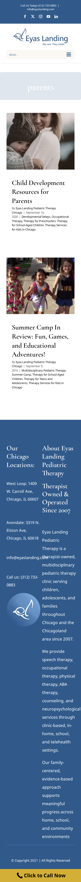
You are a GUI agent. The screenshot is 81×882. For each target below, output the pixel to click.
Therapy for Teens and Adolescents (34, 306)
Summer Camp (21, 374)
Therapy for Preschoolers (40, 148)
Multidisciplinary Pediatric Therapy (34, 295)
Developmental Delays (31, 142)
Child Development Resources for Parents (38, 191)
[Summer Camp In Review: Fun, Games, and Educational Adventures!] (40, 286)
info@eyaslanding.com (40, 9)
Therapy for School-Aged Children (40, 223)
